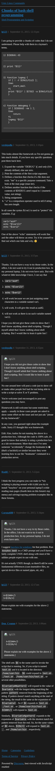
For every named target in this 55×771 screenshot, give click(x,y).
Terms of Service (10, 756)
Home (5, 750)
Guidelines (29, 750)
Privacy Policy (28, 756)
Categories (16, 750)
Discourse (19, 763)
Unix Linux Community (13, 3)
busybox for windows (21, 547)
